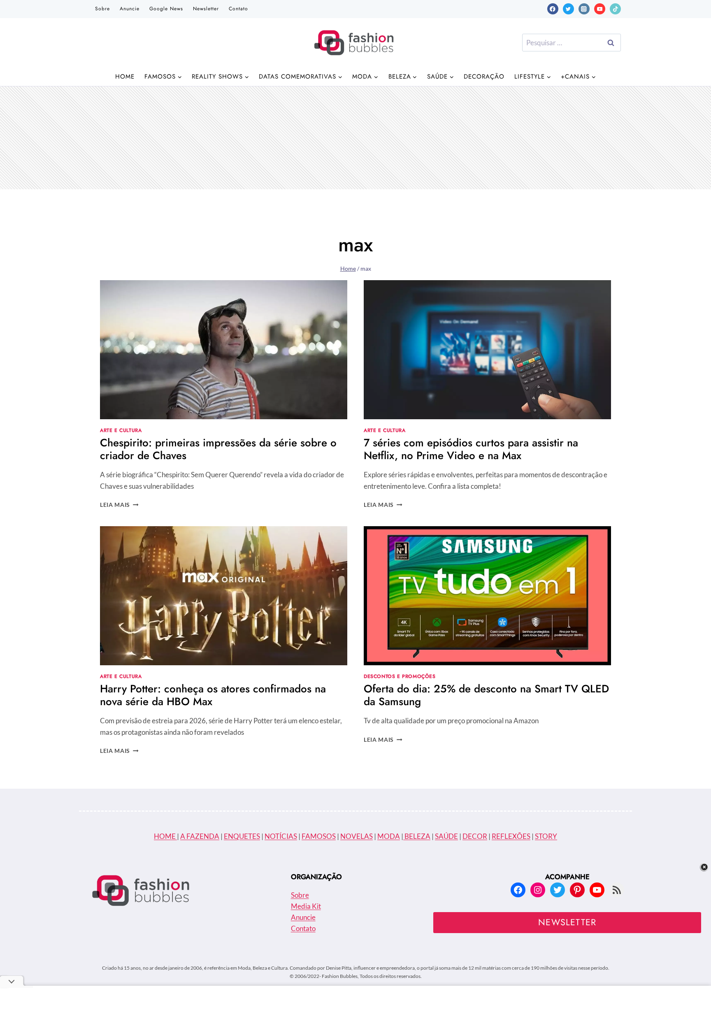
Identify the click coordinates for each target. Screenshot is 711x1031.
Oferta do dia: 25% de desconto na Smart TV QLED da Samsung (486, 695)
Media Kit (306, 906)
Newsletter (206, 8)
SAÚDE (446, 836)
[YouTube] (599, 8)
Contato (238, 8)
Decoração (484, 76)
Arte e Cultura (121, 430)
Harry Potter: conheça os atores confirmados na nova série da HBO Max (213, 695)
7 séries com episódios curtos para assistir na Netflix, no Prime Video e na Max (471, 449)
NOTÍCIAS (281, 836)
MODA (388, 836)
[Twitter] (568, 8)
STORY (546, 836)
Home (125, 76)
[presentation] (223, 349)
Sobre (102, 8)
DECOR (474, 836)
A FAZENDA (199, 836)
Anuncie (129, 8)
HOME (165, 836)
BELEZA (416, 836)
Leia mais (119, 505)
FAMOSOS (319, 836)
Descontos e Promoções (400, 676)
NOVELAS (356, 836)
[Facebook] (552, 8)
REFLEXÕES (511, 836)
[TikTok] (615, 8)
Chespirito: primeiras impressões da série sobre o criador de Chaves (218, 449)
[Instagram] (584, 8)
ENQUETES (242, 836)
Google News (166, 8)
